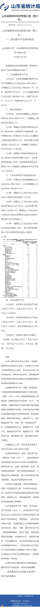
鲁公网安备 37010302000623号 (22, 606)
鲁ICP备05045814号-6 (21, 603)
